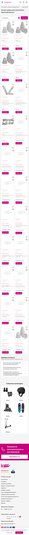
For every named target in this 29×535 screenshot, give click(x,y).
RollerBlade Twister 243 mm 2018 (8, 136)
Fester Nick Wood (5, 196)
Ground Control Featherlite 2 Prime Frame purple (8, 104)
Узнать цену (19, 143)
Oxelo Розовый (5, 71)
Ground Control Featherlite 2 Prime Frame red (21, 226)
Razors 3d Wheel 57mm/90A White (8, 287)
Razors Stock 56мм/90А (20, 316)
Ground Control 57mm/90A (20, 196)
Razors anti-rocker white (20, 286)
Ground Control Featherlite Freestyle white (21, 256)
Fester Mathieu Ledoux (19, 166)
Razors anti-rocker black (6, 166)
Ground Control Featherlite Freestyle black (8, 256)
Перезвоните (14, 457)
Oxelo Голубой (18, 40)
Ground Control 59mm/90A (7, 225)
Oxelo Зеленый (5, 40)
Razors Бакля (4, 346)
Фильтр (24, 18)
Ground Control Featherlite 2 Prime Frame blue (21, 72)
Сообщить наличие (5, 49)
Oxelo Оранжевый (18, 346)
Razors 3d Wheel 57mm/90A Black (21, 136)
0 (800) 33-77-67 (8, 509)
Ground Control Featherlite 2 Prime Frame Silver (21, 104)
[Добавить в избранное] (13, 22)
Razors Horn (4, 316)
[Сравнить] (13, 24)
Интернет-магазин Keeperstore (10, 7)
